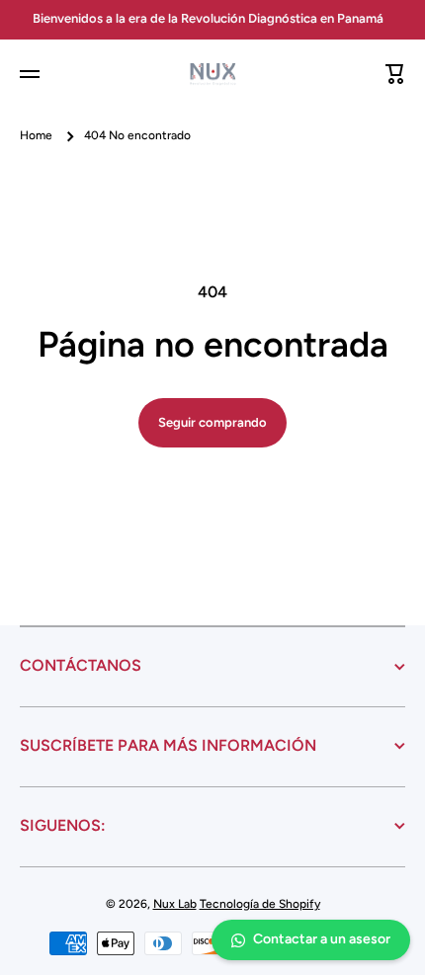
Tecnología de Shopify (260, 904)
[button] (395, 74)
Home (36, 135)
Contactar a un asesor (321, 939)
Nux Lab (175, 904)
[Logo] (212, 74)
